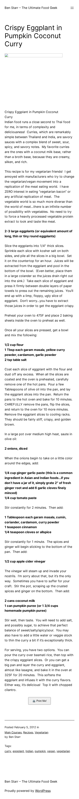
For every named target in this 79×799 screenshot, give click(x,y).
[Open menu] (72, 8)
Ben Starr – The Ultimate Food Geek (31, 8)
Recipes (28, 732)
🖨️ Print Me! (39, 700)
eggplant (18, 751)
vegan (51, 751)
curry (8, 751)
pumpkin (40, 751)
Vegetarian (41, 732)
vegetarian (63, 751)
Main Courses (13, 732)
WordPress (43, 791)
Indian (29, 751)
